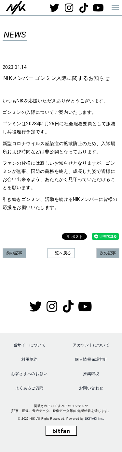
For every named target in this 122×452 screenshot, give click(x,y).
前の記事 (14, 253)
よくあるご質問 (29, 388)
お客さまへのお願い (29, 373)
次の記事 (108, 253)
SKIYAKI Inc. (94, 418)
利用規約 (29, 359)
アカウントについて (91, 345)
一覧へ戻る (61, 253)
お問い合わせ (91, 388)
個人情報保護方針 (91, 359)
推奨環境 (91, 373)
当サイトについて (29, 345)
